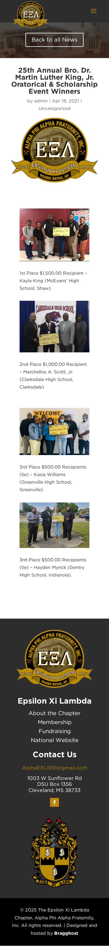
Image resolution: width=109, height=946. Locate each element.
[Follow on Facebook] (54, 802)
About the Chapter (54, 713)
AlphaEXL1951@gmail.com (54, 768)
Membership (55, 722)
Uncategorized (55, 109)
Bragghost (66, 933)
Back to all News (54, 39)
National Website (55, 740)
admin (41, 101)
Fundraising (55, 731)
